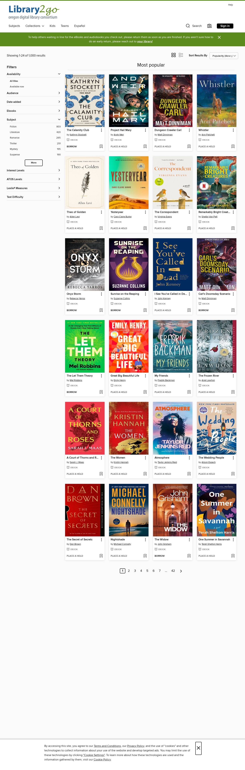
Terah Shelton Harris (212, 544)
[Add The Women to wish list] (145, 474)
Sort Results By (198, 55)
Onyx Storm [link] (74, 294)
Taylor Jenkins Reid (167, 462)
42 (173, 571)
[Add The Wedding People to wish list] (233, 474)
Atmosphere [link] (162, 457)
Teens (65, 26)
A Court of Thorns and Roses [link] (83, 457)
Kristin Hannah (121, 462)
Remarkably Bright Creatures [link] (215, 212)
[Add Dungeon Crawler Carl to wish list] (189, 146)
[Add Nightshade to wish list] (145, 556)
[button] (193, 26)
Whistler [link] (204, 130)
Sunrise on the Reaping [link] (125, 294)
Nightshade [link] (118, 539)
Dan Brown (75, 544)
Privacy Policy (135, 746)
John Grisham (164, 544)
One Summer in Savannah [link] (214, 539)
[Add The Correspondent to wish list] (189, 228)
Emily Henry (120, 380)
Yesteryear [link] (117, 212)
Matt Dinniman (165, 134)
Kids (52, 26)
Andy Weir (119, 134)
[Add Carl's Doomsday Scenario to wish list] (233, 310)
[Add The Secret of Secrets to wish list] (101, 556)
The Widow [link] (161, 539)
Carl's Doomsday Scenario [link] (214, 294)
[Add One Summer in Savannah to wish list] (233, 556)
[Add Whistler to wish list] (233, 146)
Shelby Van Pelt (209, 216)
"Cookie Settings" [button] (94, 755)
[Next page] (181, 571)
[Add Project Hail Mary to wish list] (145, 146)
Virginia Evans (165, 216)
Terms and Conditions (107, 746)
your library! (145, 41)
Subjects (14, 26)
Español (79, 26)
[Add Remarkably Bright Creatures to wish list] (233, 228)
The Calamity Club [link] (78, 130)
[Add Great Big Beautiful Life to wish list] (145, 392)
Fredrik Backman (166, 380)
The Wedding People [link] (211, 457)
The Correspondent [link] (166, 212)
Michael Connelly (122, 544)
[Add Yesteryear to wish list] (145, 228)
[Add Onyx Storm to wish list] (101, 310)
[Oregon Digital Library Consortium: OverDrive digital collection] (34, 12)
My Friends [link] (161, 375)
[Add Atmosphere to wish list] (189, 474)
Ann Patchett (208, 134)
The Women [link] (118, 457)
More (33, 162)
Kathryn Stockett (78, 134)
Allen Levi (75, 216)
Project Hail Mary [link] (121, 130)
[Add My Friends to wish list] (189, 392)
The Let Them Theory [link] (80, 375)
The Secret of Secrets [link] (79, 539)
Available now (17, 86)
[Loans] (209, 26)
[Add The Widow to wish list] (189, 556)
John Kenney (164, 298)
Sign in (225, 26)
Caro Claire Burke (122, 216)
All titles (14, 81)
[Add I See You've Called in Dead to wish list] (189, 310)
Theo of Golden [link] (76, 212)
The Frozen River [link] (209, 375)
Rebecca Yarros (77, 298)
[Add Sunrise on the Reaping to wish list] (145, 310)
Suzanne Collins (122, 298)
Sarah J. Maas (77, 462)
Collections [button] (33, 26)
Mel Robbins (76, 380)
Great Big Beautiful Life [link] (125, 375)
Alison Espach (209, 462)
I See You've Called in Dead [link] (171, 294)
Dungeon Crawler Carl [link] (168, 130)
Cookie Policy (102, 759)
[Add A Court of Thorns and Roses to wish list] (101, 474)
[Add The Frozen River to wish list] (233, 392)
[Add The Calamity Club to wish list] (101, 146)
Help (230, 5)
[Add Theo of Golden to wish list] (101, 228)
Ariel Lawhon (208, 380)
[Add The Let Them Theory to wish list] (101, 392)
